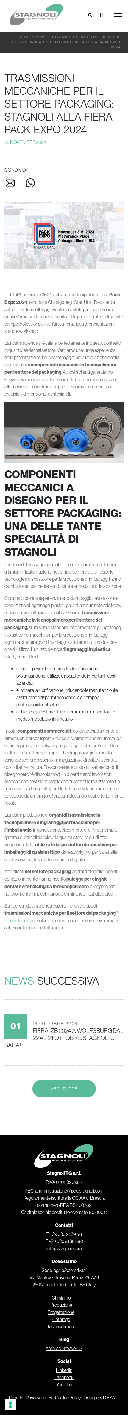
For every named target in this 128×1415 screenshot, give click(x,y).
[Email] (14, 184)
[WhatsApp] (30, 184)
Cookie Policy (68, 1397)
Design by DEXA (99, 1397)
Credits (16, 1397)
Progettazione (61, 1312)
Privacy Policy (39, 1397)
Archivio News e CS (64, 1348)
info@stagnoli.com (64, 1248)
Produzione (61, 1305)
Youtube (64, 1384)
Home (26, 37)
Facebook (64, 1377)
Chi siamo (61, 1297)
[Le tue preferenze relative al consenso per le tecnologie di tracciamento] (10, 1404)
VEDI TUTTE (64, 1088)
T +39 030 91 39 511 (64, 1234)
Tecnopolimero (61, 1326)
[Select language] (103, 15)
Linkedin (64, 1370)
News (41, 37)
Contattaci (14, 920)
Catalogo (61, 1319)
